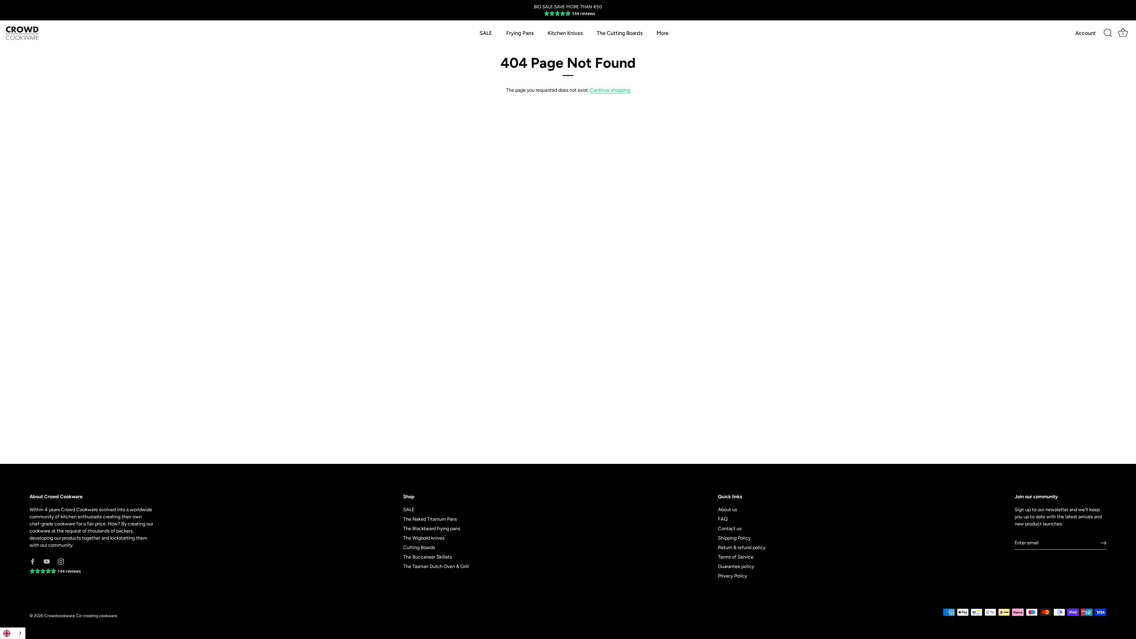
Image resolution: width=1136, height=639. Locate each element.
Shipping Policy (734, 538)
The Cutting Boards (620, 33)
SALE (486, 33)
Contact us (729, 528)
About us (727, 509)
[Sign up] (1103, 543)
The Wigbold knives (423, 538)
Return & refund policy (741, 547)
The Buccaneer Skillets (427, 557)
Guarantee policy (736, 566)
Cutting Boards (419, 547)
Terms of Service (735, 557)
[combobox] (12, 633)
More (662, 33)
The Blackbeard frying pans (431, 528)
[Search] (1107, 33)
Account (1085, 33)
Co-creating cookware (96, 615)
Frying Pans (520, 33)
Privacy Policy (732, 576)
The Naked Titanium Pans (430, 519)
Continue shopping (610, 90)
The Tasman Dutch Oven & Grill (436, 566)
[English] (12, 633)
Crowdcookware (59, 615)
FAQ (722, 519)
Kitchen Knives (565, 33)
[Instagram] (61, 561)
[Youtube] (47, 561)
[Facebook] (33, 561)
